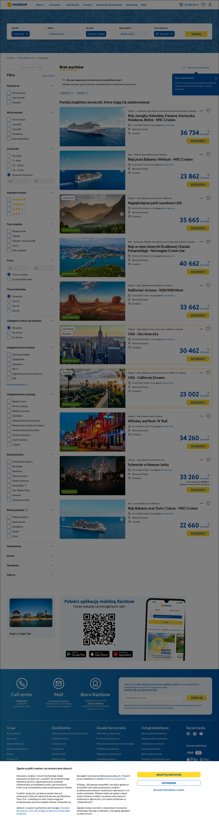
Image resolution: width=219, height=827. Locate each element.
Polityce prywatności (114, 778)
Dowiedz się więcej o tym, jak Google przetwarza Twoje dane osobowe (43, 810)
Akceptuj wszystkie (170, 775)
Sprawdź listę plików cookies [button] (168, 789)
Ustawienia (175, 783)
